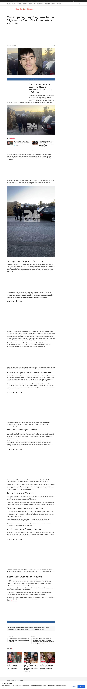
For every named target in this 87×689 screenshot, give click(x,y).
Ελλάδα (12, 1)
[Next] (32, 150)
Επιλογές (74, 686)
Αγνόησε (82, 686)
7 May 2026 (9, 45)
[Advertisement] (18, 35)
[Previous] (30, 150)
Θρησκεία (16, 1)
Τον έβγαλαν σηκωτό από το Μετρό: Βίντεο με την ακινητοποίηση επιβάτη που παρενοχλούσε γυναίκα (21, 143)
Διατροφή (44, 1)
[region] (43, 685)
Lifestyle (20, 1)
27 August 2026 (17, 145)
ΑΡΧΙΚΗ (8, 680)
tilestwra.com (14, 600)
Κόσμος (24, 1)
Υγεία (27, 1)
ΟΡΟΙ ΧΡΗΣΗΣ (13, 680)
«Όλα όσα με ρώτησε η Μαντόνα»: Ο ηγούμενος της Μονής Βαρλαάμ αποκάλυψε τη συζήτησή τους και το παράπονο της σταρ (31, 666)
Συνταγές (37, 1)
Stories (41, 1)
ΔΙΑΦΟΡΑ (8, 1)
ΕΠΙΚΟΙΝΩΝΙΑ (20, 680)
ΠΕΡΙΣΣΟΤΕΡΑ (31, 1)
